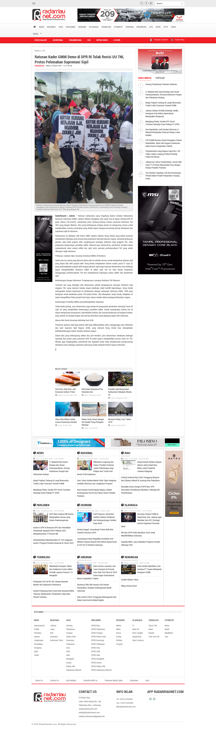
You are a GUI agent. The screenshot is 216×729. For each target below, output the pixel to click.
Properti (119, 644)
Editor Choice (102, 40)
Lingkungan (38, 640)
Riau (127, 453)
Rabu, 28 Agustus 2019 (92, 395)
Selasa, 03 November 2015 (67, 395)
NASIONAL (51, 26)
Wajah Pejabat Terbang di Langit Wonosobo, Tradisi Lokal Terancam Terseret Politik (163, 104)
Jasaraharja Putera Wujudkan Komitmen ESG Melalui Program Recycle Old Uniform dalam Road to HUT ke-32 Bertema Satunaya (97, 541)
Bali (51, 632)
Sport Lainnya (138, 640)
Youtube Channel (161, 40)
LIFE (151, 26)
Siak (68, 655)
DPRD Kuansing (97, 640)
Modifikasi (169, 632)
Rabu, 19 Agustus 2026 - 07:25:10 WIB (49, 459)
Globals (119, 640)
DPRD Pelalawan (98, 644)
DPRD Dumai (96, 662)
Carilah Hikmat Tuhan (129, 579)
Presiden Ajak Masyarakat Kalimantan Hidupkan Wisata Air (120, 392)
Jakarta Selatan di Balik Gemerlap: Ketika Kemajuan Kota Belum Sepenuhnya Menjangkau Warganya (161, 113)
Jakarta (53, 625)
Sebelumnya (144, 77)
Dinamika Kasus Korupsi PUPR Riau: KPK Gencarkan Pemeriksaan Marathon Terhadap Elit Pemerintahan (140, 489)
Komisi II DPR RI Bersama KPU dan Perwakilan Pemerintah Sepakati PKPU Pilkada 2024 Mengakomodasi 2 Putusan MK (52, 530)
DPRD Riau (95, 625)
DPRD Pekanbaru (98, 629)
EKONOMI (82, 26)
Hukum (37, 636)
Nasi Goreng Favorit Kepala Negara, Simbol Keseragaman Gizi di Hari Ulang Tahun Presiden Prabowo (96, 492)
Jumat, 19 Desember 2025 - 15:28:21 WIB (95, 511)
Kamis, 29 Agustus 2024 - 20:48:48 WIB (50, 511)
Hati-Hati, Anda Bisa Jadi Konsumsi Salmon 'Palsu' (65, 390)
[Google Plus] (142, 3)
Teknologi (43, 557)
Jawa (52, 629)
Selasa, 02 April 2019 (118, 425)
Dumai (68, 662)
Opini (36, 651)
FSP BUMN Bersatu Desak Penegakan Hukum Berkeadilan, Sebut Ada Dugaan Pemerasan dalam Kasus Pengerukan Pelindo (163, 143)
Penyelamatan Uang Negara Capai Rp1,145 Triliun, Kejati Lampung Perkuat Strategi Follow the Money (162, 154)
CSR (89, 40)
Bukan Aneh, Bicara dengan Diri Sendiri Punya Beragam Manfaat (93, 422)
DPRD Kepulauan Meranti (101, 670)
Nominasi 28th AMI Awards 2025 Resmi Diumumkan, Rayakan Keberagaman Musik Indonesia (94, 587)
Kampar (69, 632)
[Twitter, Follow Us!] (151, 3)
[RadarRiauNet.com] (55, 695)
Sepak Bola (136, 636)
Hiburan (85, 557)
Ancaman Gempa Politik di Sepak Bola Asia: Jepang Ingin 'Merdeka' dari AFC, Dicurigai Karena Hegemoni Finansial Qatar (141, 520)
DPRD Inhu (95, 647)
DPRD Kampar (97, 632)
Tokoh (36, 655)
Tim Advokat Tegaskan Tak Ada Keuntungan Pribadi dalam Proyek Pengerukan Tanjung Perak (163, 175)
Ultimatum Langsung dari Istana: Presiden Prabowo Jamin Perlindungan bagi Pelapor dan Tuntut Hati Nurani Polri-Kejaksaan (95, 468)
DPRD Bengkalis (97, 658)
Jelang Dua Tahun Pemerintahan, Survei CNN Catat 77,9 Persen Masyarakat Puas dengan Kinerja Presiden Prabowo (163, 165)
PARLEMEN (70, 26)
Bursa (118, 632)
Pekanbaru (70, 629)
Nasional (86, 453)
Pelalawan (70, 644)
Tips (166, 636)
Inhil (68, 651)
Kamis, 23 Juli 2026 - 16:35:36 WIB (136, 459)
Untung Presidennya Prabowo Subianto (161, 84)
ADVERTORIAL (58, 40)
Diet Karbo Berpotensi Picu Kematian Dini (92, 390)
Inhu (68, 647)
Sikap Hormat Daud (129, 585)
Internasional (39, 625)
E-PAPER (117, 40)
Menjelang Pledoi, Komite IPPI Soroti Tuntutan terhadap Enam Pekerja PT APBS (162, 123)
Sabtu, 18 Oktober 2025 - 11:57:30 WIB (137, 511)
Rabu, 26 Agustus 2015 (119, 398)
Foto (166, 26)
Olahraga (131, 505)
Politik (36, 629)
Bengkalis (70, 658)
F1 (133, 625)
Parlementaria (75, 40)
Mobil (167, 629)
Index (35, 33)
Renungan (131, 557)
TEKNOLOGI (106, 26)
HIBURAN (130, 26)
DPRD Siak (95, 655)
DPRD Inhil (95, 651)
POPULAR (160, 77)
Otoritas (69, 625)
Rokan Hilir (70, 666)
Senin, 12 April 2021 (65, 425)
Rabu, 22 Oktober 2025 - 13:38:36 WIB (93, 563)
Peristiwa (37, 632)
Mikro (118, 629)
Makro (118, 625)
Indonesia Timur (56, 640)
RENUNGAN (141, 26)
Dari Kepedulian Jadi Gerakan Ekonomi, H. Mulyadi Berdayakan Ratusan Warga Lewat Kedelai (162, 132)
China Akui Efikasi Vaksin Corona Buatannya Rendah (66, 420)
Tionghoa (38, 647)
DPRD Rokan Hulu (98, 636)
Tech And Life (154, 636)
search (182, 3)
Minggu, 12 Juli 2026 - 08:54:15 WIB (136, 563)
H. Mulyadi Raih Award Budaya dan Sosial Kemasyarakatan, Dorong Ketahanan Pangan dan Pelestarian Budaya (163, 94)
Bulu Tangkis (137, 632)
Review (151, 632)
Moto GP (135, 629)
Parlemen (42, 505)
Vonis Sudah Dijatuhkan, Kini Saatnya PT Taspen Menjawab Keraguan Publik (149, 569)
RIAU (61, 26)
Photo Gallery (41, 40)
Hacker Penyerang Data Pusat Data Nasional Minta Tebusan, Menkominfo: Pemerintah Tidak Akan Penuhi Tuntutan (53, 593)
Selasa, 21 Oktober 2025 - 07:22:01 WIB (94, 459)
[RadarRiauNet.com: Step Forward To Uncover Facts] (52, 15)
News (40, 453)
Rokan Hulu (71, 636)
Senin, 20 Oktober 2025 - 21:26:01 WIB (50, 563)
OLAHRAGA (93, 26)
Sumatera (54, 636)
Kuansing (70, 640)
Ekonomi (86, 505)
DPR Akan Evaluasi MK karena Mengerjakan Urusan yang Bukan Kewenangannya (61, 517)
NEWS (41, 26)
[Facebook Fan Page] (146, 3)
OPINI (158, 26)
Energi (118, 636)
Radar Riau (179, 40)
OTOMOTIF (118, 26)
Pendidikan (38, 644)
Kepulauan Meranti (73, 670)
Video (173, 26)
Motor (167, 625)
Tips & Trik (153, 625)
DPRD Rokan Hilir (98, 666)
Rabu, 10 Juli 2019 (90, 428)
